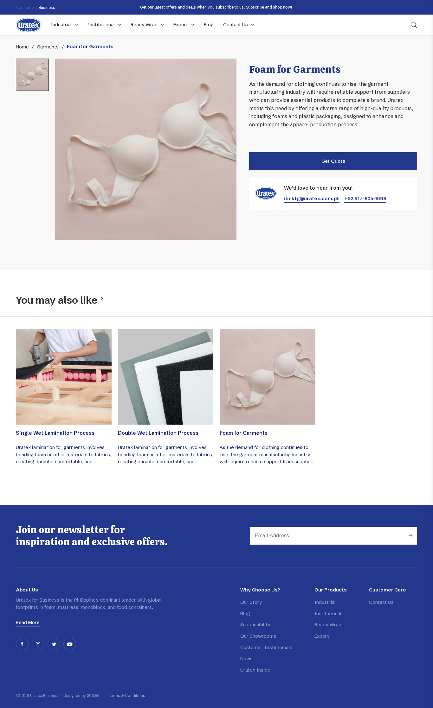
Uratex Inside (255, 670)
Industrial (325, 602)
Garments (48, 47)
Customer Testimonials (266, 647)
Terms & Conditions (127, 695)
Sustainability (255, 625)
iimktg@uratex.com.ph (311, 198)
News (246, 658)
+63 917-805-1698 (365, 198)
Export (321, 636)
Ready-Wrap (327, 625)
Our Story (251, 602)
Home (22, 47)
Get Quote (333, 161)
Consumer (25, 7)
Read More (28, 622)
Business (47, 7)
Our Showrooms (258, 636)
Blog (245, 613)
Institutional (327, 613)
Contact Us (381, 602)
